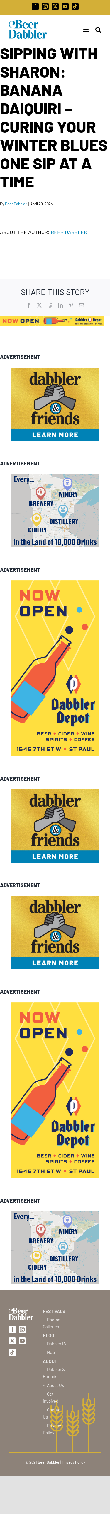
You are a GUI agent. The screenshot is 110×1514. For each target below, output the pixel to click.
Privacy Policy (52, 1429)
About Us (55, 1385)
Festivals (54, 1311)
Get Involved (50, 1397)
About (50, 1361)
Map (51, 1352)
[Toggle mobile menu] (84, 30)
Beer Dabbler (16, 204)
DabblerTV (57, 1343)
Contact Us (52, 1413)
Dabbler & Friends (54, 1373)
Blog (48, 1335)
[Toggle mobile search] (98, 30)
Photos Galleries (51, 1323)
